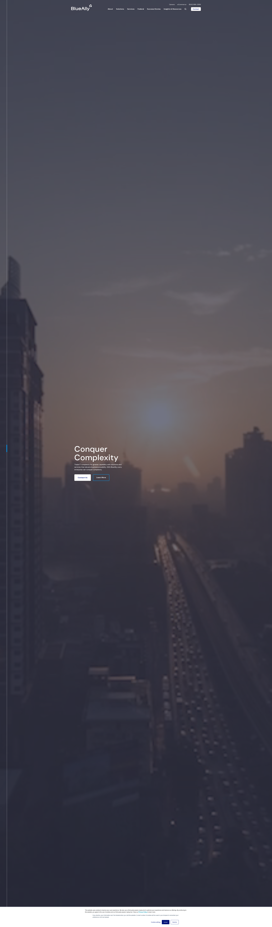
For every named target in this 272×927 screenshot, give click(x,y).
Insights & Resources (172, 9)
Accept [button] (166, 922)
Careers (172, 4)
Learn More (101, 477)
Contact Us (82, 477)
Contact (196, 9)
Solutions (120, 9)
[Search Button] (185, 9)
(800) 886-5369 (195, 4)
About (110, 9)
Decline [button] (174, 922)
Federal (141, 9)
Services (130, 9)
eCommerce (181, 4)
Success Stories (154, 9)
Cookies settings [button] (156, 922)
